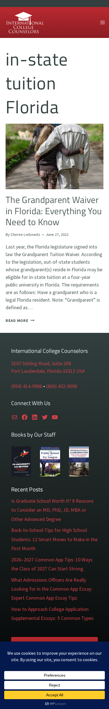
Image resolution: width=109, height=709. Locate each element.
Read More (20, 320)
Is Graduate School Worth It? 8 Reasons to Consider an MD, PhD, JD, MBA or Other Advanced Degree (52, 510)
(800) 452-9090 (61, 386)
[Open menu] (102, 22)
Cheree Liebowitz (25, 234)
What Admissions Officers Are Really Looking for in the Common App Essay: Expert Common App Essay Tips (51, 589)
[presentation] (54, 156)
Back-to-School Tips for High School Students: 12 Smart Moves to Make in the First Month (54, 539)
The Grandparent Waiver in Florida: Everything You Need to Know (54, 211)
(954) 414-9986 (26, 386)
